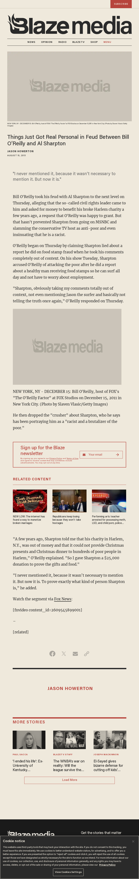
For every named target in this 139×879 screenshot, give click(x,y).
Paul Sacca (20, 755)
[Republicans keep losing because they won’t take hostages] (69, 500)
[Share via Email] (75, 654)
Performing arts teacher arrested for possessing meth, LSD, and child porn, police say (109, 520)
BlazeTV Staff (63, 755)
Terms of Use (72, 459)
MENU (107, 42)
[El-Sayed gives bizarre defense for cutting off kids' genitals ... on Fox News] (110, 739)
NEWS (31, 42)
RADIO (62, 42)
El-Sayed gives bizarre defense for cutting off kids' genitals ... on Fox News (108, 766)
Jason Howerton (20, 151)
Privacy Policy (55, 459)
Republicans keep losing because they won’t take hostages (66, 520)
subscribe (121, 4)
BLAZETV (78, 42)
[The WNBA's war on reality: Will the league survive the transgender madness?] (69, 739)
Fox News (62, 599)
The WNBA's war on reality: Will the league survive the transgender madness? (69, 766)
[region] (69, 857)
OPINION (47, 42)
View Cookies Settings (68, 872)
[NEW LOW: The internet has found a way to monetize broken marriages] (30, 500)
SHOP (94, 42)
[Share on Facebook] (52, 654)
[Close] (133, 841)
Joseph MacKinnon (106, 755)
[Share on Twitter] (64, 654)
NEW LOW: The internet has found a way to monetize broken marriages (29, 520)
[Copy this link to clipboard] (87, 654)
